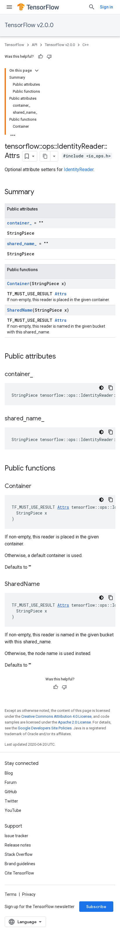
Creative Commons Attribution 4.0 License (56, 716)
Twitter (11, 801)
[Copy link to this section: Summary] (40, 192)
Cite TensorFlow (19, 873)
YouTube (13, 810)
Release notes (18, 845)
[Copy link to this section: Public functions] (61, 468)
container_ (19, 223)
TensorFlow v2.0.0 (29, 25)
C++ (85, 45)
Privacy (29, 894)
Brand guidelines (20, 863)
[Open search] (91, 6)
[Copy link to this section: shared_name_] (50, 418)
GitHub (11, 791)
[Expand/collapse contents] (36, 70)
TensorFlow (14, 45)
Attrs (60, 293)
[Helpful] (40, 56)
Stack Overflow (19, 854)
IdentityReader (78, 169)
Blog (9, 773)
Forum (11, 782)
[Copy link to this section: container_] (39, 374)
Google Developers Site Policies (45, 728)
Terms (11, 894)
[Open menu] (9, 7)
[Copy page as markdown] (45, 156)
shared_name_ (22, 243)
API (34, 45)
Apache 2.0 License (74, 722)
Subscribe (96, 906)
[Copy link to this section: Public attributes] (62, 356)
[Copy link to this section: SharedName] (46, 584)
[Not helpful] (49, 56)
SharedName (19, 310)
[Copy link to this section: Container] (37, 486)
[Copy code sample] (110, 387)
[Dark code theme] (101, 387)
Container (18, 283)
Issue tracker (16, 835)
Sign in (106, 7)
